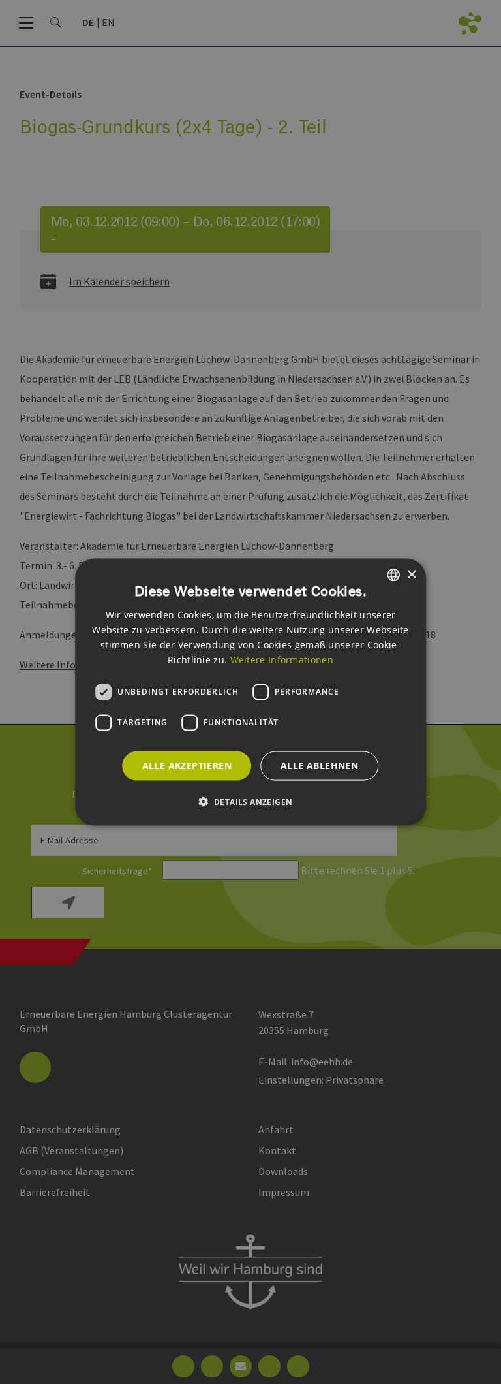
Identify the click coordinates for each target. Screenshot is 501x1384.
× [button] (411, 574)
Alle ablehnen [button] (319, 765)
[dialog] (250, 692)
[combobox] (393, 575)
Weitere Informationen (281, 659)
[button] (251, 801)
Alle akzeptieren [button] (187, 765)
